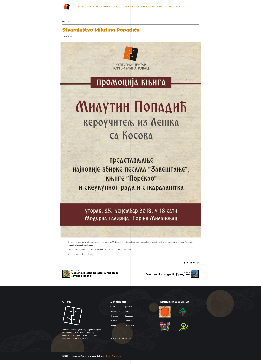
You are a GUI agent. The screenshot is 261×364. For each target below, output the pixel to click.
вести (65, 21)
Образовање (130, 316)
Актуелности (127, 7)
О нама (89, 7)
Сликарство (115, 316)
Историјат (97, 7)
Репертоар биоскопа (112, 7)
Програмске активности (145, 7)
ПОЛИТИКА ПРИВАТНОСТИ (122, 338)
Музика (113, 321)
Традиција (129, 325)
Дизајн (113, 325)
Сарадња (128, 321)
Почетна (80, 7)
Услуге (159, 7)
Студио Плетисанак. (113, 356)
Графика (128, 307)
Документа (168, 7)
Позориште (115, 311)
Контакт (178, 7)
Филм (113, 307)
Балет (127, 311)
